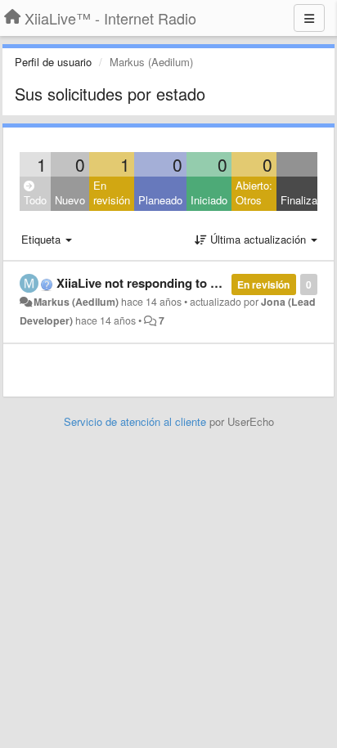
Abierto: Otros (254, 192)
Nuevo (70, 200)
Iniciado (209, 200)
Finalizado (305, 200)
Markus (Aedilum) (76, 301)
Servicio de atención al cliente (136, 421)
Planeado (160, 200)
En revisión (111, 192)
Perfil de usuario (53, 61)
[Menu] (309, 18)
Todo (35, 200)
